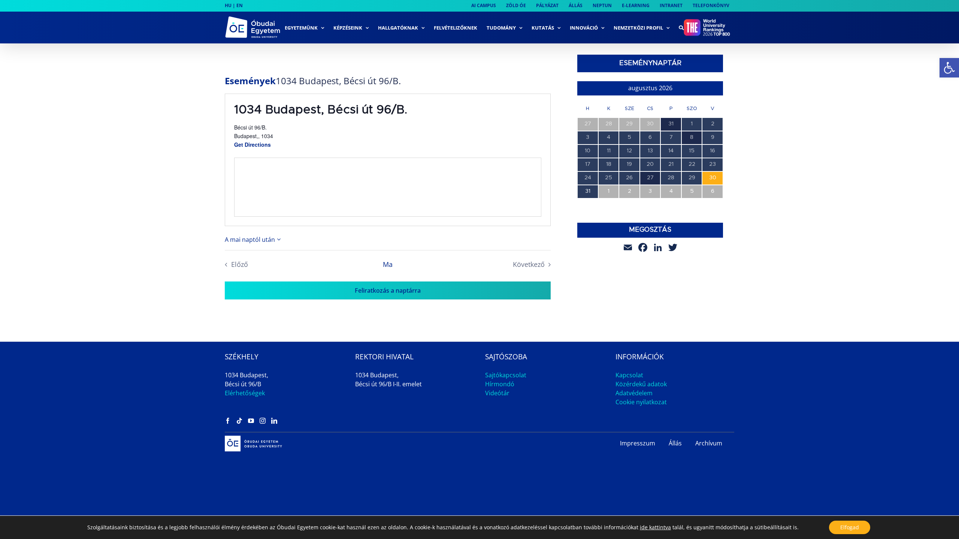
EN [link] (239, 5)
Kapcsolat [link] (629, 375)
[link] (949, 67)
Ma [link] (388, 264)
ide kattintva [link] (655, 527)
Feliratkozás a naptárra (388, 290)
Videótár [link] (497, 393)
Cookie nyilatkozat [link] (641, 402)
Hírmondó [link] (499, 384)
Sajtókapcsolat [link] (505, 375)
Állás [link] (675, 443)
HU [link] (228, 5)
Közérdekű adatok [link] (641, 384)
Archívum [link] (708, 443)
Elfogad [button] (849, 527)
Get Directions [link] (252, 144)
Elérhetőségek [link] (245, 393)
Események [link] (250, 81)
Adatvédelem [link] (634, 393)
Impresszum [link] (637, 443)
